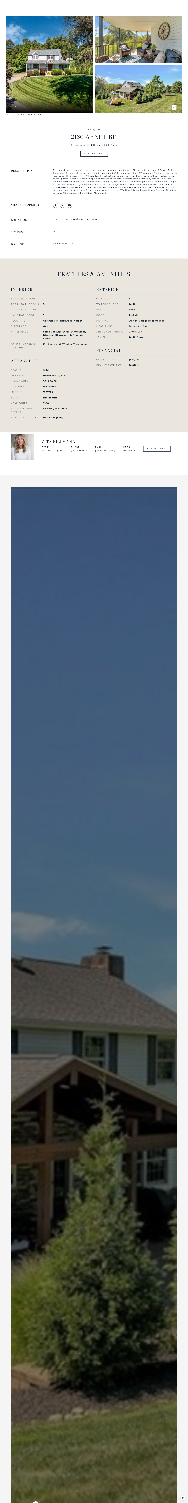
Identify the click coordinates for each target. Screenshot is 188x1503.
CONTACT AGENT (157, 448)
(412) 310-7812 (79, 450)
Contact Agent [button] (94, 153)
